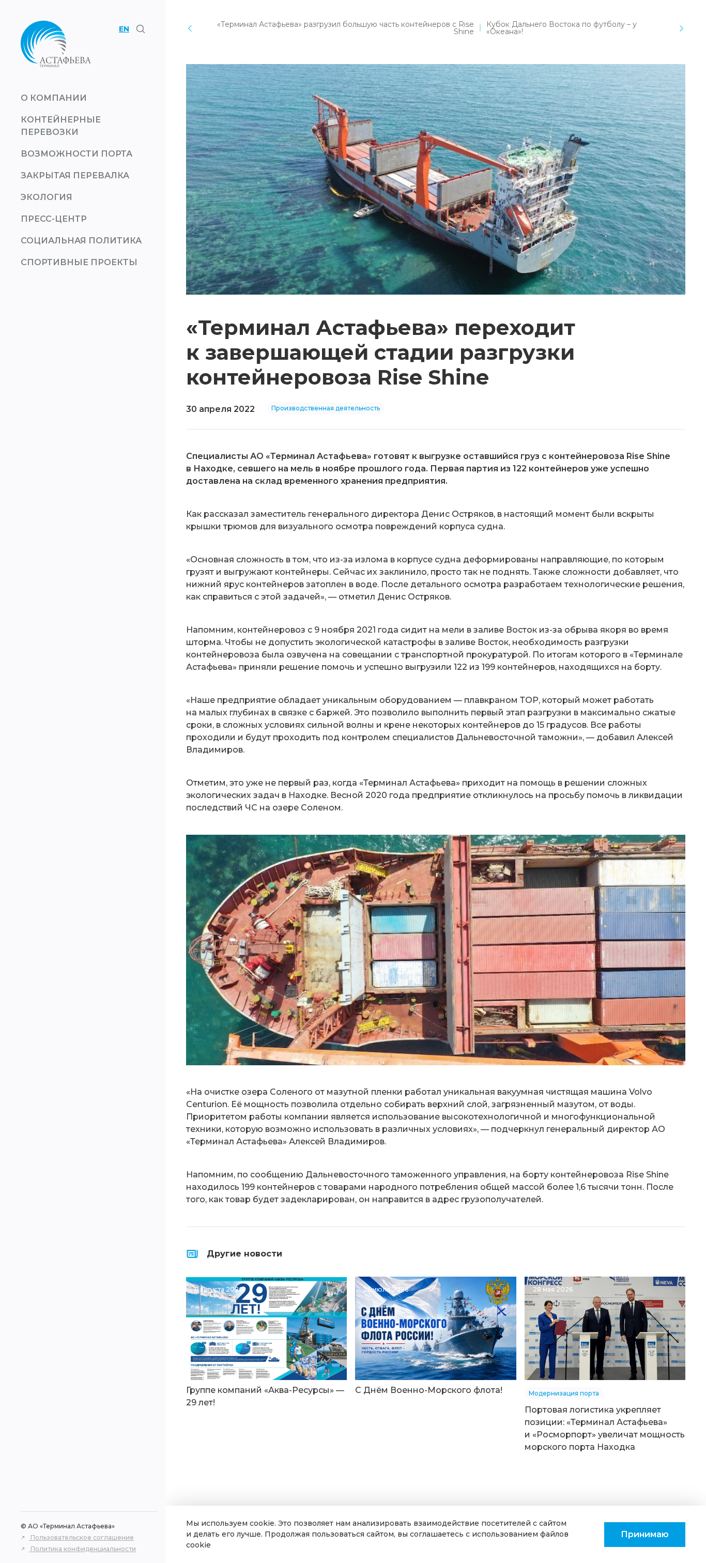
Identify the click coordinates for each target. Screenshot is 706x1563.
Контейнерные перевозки (61, 126)
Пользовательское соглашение (81, 1537)
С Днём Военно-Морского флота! (428, 1390)
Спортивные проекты (79, 262)
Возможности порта (76, 154)
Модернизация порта (564, 1393)
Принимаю (645, 1534)
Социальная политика (81, 241)
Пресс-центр (54, 219)
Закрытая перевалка (75, 175)
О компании (54, 98)
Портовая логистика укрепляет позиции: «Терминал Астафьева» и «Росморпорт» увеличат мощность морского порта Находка (605, 1428)
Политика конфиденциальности (82, 1549)
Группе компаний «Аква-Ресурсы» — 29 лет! (265, 1396)
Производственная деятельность (325, 408)
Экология (46, 197)
